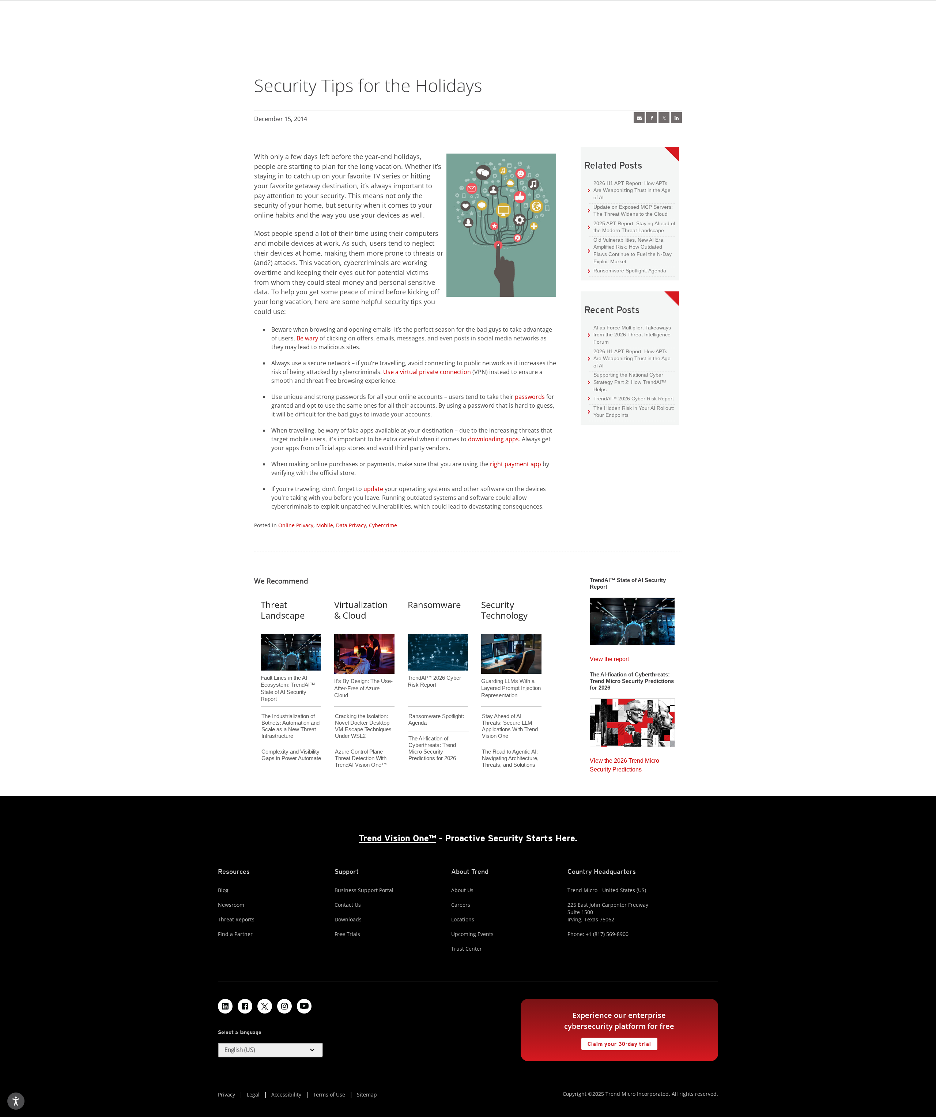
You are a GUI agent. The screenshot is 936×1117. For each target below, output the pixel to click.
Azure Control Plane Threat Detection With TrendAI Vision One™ (361, 758)
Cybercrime (383, 525)
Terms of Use (329, 1094)
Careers (460, 904)
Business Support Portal (364, 890)
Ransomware (434, 605)
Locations (462, 919)
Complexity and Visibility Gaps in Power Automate (291, 754)
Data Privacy (351, 525)
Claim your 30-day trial (616, 1042)
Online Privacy (295, 525)
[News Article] (639, 117)
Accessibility (286, 1094)
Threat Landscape (283, 610)
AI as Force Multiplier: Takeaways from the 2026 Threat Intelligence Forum (629, 334)
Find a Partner (235, 934)
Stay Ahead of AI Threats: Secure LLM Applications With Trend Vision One (510, 726)
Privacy (226, 1094)
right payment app (515, 464)
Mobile (324, 525)
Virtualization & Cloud (361, 610)
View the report (609, 657)
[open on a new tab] (264, 1006)
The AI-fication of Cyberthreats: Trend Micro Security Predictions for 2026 (432, 748)
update (373, 489)
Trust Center (466, 948)
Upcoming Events (472, 934)
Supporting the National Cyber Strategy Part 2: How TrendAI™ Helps (627, 381)
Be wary (307, 338)
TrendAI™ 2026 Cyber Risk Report (633, 398)
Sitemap (367, 1094)
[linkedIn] (676, 117)
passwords (530, 397)
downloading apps (493, 439)
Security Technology (504, 610)
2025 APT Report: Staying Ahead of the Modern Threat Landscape (631, 227)
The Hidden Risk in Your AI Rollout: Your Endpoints (631, 411)
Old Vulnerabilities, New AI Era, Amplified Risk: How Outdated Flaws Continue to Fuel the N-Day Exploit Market (630, 250)
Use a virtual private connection (427, 372)
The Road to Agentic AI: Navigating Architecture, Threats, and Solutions (510, 758)
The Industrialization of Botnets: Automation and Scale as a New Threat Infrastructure (290, 726)
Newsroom (231, 904)
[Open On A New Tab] (663, 117)
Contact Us (348, 904)
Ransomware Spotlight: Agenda (627, 270)
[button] (270, 1050)
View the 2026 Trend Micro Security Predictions (624, 763)
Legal (253, 1094)
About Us (462, 890)
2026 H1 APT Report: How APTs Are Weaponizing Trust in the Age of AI (629, 190)
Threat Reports (236, 919)
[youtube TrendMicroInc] (304, 1006)
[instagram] (284, 1006)
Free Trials (347, 934)
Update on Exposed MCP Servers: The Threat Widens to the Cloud (630, 210)
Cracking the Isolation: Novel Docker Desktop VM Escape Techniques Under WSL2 (363, 726)
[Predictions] (632, 720)
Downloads (348, 919)
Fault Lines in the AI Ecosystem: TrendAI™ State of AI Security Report (288, 676)
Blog (223, 890)
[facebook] (651, 117)
